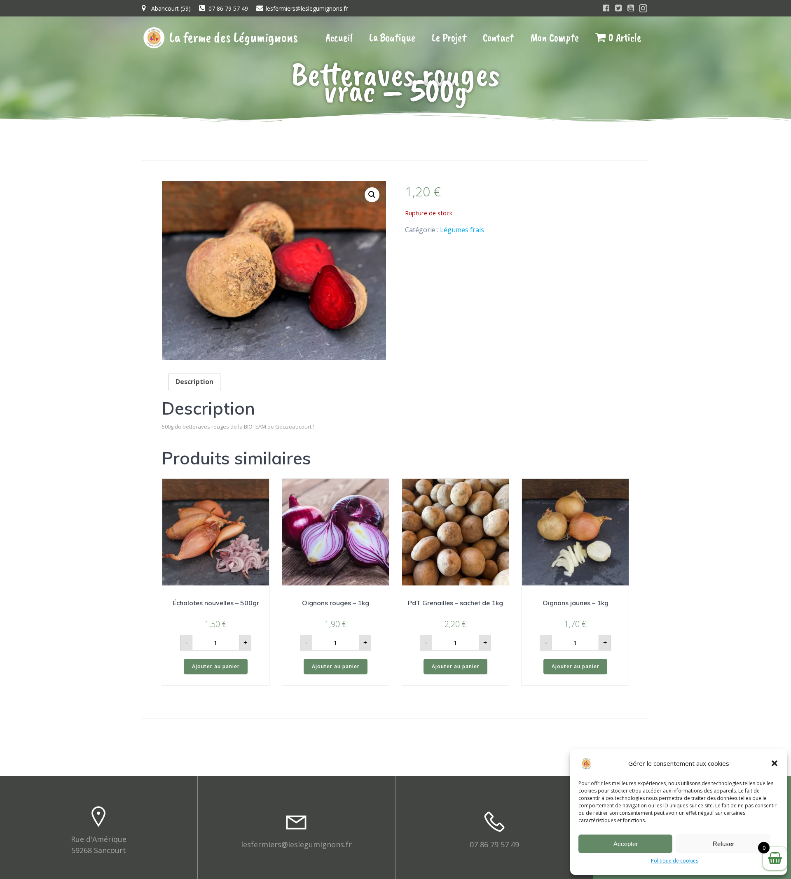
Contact (498, 37)
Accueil (339, 37)
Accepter (625, 843)
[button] (774, 763)
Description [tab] (194, 381)
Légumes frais (462, 229)
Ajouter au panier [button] (216, 666)
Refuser (723, 843)
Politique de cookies (674, 860)
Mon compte (554, 37)
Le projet (449, 37)
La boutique (392, 37)
